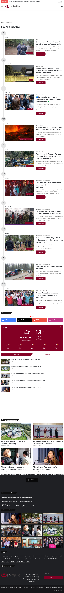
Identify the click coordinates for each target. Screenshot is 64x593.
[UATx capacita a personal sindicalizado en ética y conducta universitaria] (32, 542)
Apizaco (16, 556)
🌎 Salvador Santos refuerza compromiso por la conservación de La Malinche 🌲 (48, 99)
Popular (16, 354)
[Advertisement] (32, 14)
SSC (8, 561)
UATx (28, 561)
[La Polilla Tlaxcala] (12, 6)
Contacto (54, 587)
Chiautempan (23, 556)
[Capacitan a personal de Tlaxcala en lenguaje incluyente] (11, 542)
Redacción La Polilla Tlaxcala (43, 180)
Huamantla (37, 556)
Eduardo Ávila (40, 39)
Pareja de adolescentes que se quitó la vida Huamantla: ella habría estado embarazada (49, 70)
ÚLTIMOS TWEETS (7, 566)
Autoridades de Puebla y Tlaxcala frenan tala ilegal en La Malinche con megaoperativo (48, 156)
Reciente (47, 354)
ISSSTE (48, 556)
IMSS (43, 556)
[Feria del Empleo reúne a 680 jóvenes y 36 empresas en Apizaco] (5, 375)
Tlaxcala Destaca (20, 561)
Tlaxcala (13, 561)
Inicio (3, 22)
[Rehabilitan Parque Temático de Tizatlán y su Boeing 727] (5, 368)
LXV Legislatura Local (19, 558)
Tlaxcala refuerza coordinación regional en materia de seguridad (28, 380)
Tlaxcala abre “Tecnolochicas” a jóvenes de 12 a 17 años (20, 1)
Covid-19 (31, 556)
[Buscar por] (62, 7)
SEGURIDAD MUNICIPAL (53, 558)
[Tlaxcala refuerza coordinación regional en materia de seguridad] (5, 382)
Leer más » (41, 54)
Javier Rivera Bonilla (56, 556)
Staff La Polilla (40, 66)
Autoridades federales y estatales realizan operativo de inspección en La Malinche (49, 240)
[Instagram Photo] (6, 480)
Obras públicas (29, 558)
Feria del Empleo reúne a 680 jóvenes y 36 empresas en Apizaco (28, 373)
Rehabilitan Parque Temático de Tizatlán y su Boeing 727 (26, 366)
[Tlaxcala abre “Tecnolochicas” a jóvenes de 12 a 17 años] (5, 389)
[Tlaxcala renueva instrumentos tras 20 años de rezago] (53, 542)
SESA (3, 561)
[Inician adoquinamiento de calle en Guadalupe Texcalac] (5, 361)
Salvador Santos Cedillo (40, 558)
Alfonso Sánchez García (7, 556)
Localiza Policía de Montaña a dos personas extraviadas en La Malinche (48, 185)
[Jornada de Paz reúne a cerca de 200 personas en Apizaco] (11, 530)
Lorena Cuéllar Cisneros (7, 558)
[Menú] (2, 7)
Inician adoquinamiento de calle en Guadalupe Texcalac (25, 359)
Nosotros (60, 587)
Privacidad (48, 587)
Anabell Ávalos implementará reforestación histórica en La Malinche (47, 295)
